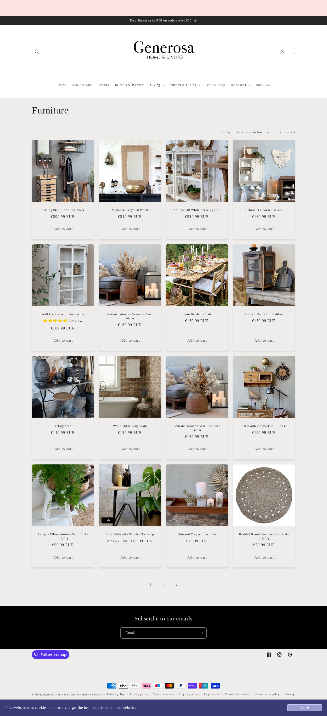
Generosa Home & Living (59, 694)
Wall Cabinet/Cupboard (130, 426)
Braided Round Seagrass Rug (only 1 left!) (264, 536)
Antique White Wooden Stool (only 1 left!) (63, 536)
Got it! (304, 708)
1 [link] (151, 585)
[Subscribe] (201, 633)
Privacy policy (139, 694)
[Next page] (176, 585)
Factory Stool (63, 426)
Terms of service (163, 694)
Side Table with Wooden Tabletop (130, 534)
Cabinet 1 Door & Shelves (263, 210)
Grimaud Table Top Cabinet (264, 314)
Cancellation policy (267, 694)
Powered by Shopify (89, 694)
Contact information (237, 694)
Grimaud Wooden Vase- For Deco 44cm (130, 316)
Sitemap (290, 694)
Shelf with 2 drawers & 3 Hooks (264, 426)
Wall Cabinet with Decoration (63, 314)
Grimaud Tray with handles (197, 534)
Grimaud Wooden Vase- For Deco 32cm (197, 428)
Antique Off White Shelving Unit (197, 210)
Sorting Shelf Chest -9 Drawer (63, 210)
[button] (37, 52)
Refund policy (116, 694)
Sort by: (225, 132)
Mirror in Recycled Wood (130, 210)
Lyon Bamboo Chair (197, 314)
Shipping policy (189, 694)
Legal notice (212, 694)
